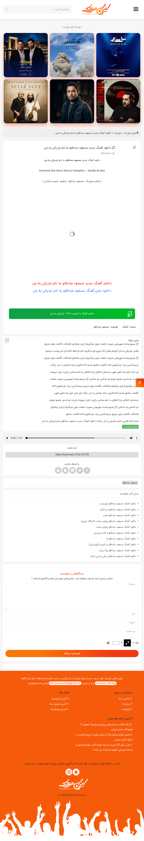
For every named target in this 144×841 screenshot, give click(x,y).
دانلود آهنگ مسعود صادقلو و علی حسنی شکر (113, 556)
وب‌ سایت (130, 631)
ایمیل (131, 622)
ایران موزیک (130, 133)
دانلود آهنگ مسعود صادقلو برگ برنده (117, 550)
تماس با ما (124, 698)
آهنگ (125, 327)
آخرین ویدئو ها (59, 709)
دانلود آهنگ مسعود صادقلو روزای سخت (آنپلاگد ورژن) (108, 521)
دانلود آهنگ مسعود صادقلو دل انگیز (118, 509)
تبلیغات (126, 709)
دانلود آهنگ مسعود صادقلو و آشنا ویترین (115, 533)
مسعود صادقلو (101, 327)
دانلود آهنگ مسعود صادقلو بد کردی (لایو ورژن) (112, 544)
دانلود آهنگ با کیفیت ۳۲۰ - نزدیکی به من (72, 313)
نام (133, 614)
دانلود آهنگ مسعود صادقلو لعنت (119, 515)
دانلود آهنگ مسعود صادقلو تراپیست (118, 503)
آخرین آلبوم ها (59, 698)
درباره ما (126, 704)
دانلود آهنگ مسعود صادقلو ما (121, 538)
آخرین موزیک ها (58, 704)
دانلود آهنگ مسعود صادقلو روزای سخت (116, 527)
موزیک (117, 133)
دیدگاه (131, 584)
